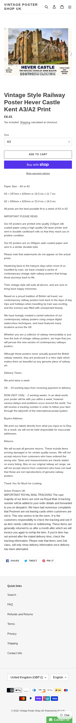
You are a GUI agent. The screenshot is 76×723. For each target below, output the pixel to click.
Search (11, 594)
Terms (11, 623)
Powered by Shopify (55, 710)
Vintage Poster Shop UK (21, 7)
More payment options (38, 173)
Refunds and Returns (20, 614)
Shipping (25, 122)
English (58, 677)
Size (6, 135)
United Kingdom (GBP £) (27, 677)
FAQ (10, 604)
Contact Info (14, 653)
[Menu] (70, 7)
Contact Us (61, 719)
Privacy (12, 633)
